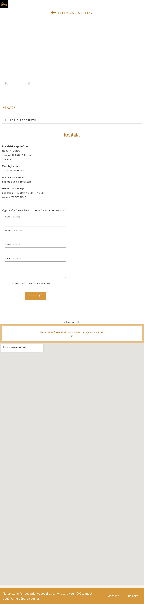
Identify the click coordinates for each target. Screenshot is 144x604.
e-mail (13, 244)
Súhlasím (132, 595)
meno (12, 216)
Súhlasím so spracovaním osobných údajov (32, 283)
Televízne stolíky (74, 13)
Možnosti (113, 595)
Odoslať (35, 296)
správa (13, 258)
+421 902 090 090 (13, 170)
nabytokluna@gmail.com (17, 181)
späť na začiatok (72, 322)
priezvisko (14, 230)
